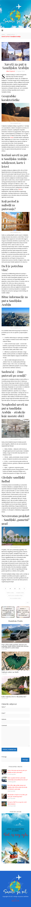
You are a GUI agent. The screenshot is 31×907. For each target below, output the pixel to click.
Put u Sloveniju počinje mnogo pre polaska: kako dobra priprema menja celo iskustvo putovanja (15, 646)
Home (3, 34)
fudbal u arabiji (10, 592)
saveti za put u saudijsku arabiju (15, 595)
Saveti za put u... (11, 34)
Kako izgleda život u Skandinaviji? (14, 697)
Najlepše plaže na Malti (10, 672)
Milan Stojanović (10, 71)
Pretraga (4, 757)
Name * (4, 707)
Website (4, 719)
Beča (20, 189)
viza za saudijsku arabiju (15, 598)
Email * (3, 713)
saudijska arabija (20, 592)
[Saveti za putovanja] (15, 14)
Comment (4, 725)
